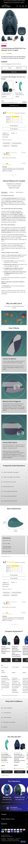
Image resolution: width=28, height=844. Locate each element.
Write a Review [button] (14, 125)
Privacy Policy (18, 838)
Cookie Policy (3, 839)
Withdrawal (3, 838)
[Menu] (25, 6)
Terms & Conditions (10, 838)
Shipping (9, 64)
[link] (7, 86)
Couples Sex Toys (20, 797)
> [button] (18, 175)
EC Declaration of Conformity (13, 839)
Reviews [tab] (4, 133)
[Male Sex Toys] (7, 789)
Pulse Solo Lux (6, 143)
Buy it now (14, 72)
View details (6, 660)
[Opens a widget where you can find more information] (23, 841)
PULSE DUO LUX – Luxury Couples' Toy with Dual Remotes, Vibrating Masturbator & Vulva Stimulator (19, 758)
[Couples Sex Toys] (19, 789)
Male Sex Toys (7, 797)
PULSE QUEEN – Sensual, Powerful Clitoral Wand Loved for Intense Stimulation (6, 757)
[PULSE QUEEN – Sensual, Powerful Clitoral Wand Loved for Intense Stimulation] (7, 745)
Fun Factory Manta (16, 143)
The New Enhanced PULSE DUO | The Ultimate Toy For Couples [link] (6, 93)
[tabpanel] (14, 245)
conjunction (14, 145)
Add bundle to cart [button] (14, 105)
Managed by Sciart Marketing (6, 836)
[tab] (4, 192)
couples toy (6, 145)
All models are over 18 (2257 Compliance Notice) (10, 840)
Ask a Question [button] (15, 128)
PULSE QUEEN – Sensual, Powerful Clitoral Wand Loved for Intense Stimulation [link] (20, 93)
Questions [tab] (13, 133)
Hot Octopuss (4, 43)
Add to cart (18, 67)
